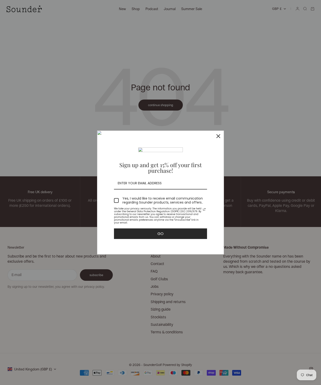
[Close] (218, 136)
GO (160, 233)
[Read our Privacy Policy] (204, 209)
